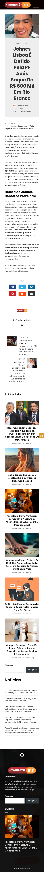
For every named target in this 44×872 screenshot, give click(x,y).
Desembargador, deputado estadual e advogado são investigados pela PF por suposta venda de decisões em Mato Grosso (22, 433)
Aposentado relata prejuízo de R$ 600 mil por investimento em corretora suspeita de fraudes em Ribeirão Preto (22, 565)
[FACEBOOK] (12, 287)
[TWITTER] (22, 287)
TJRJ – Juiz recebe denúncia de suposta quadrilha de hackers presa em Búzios (22, 607)
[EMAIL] (31, 293)
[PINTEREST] (12, 293)
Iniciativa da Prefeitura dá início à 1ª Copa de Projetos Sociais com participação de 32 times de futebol (20, 719)
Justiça (25, 43)
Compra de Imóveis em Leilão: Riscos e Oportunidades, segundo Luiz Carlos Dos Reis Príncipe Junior (22, 650)
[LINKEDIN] (31, 287)
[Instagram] (22, 755)
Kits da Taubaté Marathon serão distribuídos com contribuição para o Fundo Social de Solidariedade (21, 709)
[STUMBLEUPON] (22, 294)
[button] (19, 857)
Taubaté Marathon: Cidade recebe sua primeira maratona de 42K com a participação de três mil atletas (22, 730)
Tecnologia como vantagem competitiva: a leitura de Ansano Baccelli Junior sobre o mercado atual (22, 520)
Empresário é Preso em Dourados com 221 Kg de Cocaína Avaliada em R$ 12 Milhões (28, 346)
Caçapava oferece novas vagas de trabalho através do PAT (20, 699)
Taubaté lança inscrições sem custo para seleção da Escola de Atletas (21, 691)
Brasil (18, 43)
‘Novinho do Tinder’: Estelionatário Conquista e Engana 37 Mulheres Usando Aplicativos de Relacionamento (16, 370)
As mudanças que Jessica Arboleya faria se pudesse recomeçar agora (22, 477)
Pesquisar (9, 665)
